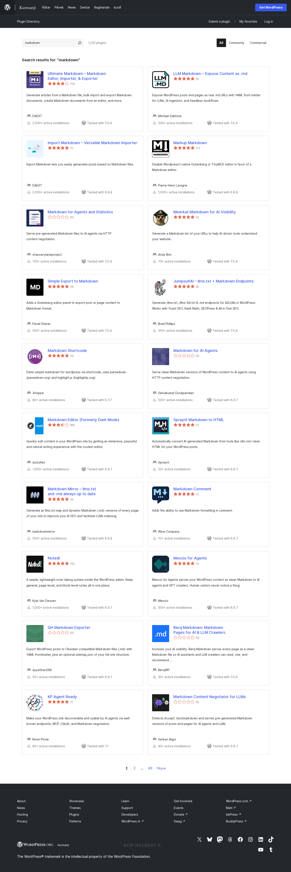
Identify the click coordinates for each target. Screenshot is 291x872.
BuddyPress (236, 821)
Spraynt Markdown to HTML (198, 419)
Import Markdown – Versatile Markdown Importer (92, 143)
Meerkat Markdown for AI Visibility (204, 212)
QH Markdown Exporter (69, 627)
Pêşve (161, 768)
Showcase (76, 801)
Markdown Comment (192, 489)
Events (178, 808)
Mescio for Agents (190, 558)
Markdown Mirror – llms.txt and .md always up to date (72, 491)
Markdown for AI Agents (195, 350)
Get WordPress (271, 7)
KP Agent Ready (62, 696)
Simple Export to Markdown (73, 281)
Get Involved (183, 801)
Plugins (74, 814)
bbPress (233, 814)
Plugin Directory (28, 21)
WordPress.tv (132, 821)
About (21, 801)
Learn (125, 801)
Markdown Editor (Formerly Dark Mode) (83, 419)
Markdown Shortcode (67, 350)
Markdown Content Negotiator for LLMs (209, 696)
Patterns (75, 821)
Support (127, 808)
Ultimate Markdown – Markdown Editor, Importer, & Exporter (77, 76)
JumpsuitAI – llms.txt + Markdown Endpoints (213, 281)
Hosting (22, 814)
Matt (231, 808)
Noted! (54, 558)
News (21, 808)
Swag (179, 821)
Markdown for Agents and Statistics (80, 212)
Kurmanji (63, 845)
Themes (75, 808)
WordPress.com (239, 801)
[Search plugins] (79, 43)
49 (150, 768)
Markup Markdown (190, 143)
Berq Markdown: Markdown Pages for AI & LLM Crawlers (199, 630)
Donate (181, 814)
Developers (129, 814)
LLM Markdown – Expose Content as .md (210, 73)
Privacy (22, 821)
